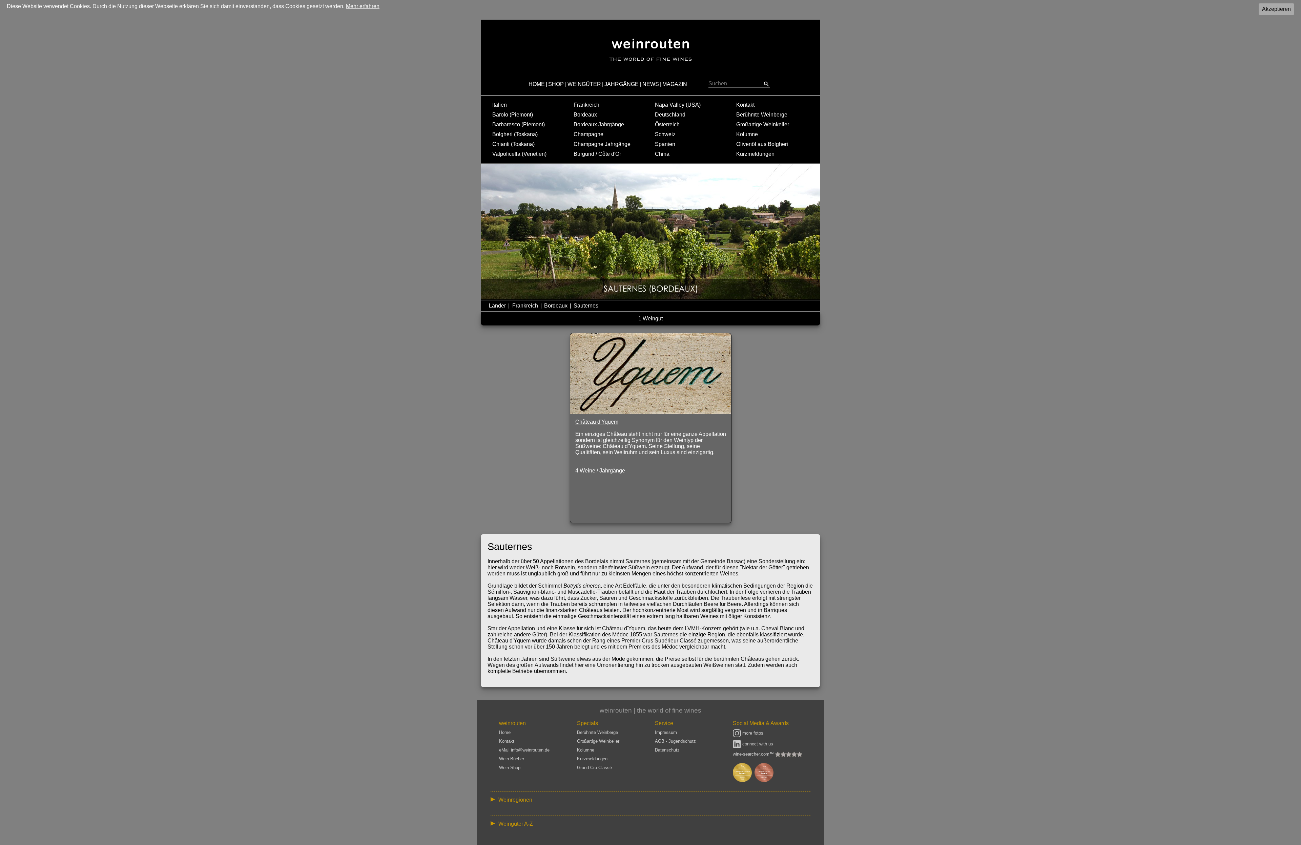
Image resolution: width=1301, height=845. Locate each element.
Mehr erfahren (362, 6)
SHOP (556, 84)
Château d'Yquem (596, 422)
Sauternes (586, 306)
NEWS (650, 84)
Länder (497, 306)
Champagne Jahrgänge (602, 144)
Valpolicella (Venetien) (519, 154)
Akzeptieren (1276, 9)
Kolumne (747, 134)
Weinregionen (515, 800)
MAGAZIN (674, 84)
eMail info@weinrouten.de (524, 750)
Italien (499, 105)
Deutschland (670, 115)
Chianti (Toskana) (513, 144)
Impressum (666, 732)
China (662, 154)
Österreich (667, 124)
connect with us (757, 743)
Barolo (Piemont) (512, 115)
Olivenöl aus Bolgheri (762, 144)
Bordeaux (585, 115)
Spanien (665, 144)
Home (505, 732)
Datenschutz (667, 750)
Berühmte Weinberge (761, 115)
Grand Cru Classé (594, 767)
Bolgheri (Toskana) (515, 134)
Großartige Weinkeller (762, 124)
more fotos (752, 733)
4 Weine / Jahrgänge (600, 470)
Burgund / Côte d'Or (597, 154)
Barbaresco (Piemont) (518, 124)
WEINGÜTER (584, 84)
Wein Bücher (511, 758)
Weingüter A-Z (515, 824)
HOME (537, 84)
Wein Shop (509, 767)
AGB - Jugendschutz (675, 741)
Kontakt (745, 105)
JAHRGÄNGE (621, 84)
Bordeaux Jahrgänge (599, 124)
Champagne (588, 134)
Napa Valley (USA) (678, 105)
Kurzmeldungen (755, 154)
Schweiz (665, 134)
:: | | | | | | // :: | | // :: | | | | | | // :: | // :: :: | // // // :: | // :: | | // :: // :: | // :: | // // (646, 801)
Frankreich (586, 105)
